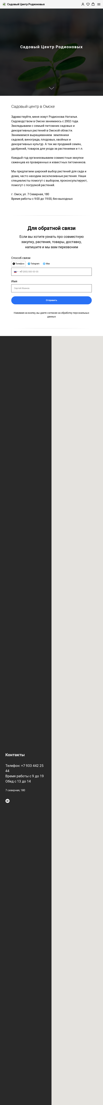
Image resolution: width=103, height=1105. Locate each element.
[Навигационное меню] (98, 4)
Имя (14, 959)
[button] (82, 4)
